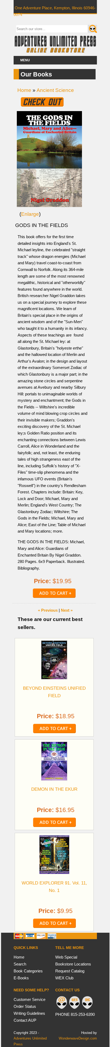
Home (24, 90)
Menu (25, 60)
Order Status (25, 1006)
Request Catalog (69, 971)
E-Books (21, 978)
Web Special (66, 957)
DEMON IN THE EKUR (54, 789)
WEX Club (64, 978)
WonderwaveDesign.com (78, 1038)
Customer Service (29, 999)
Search (20, 964)
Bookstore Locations (73, 964)
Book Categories (28, 971)
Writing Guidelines (29, 1013)
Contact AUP (25, 1020)
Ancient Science (55, 90)
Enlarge (30, 214)
